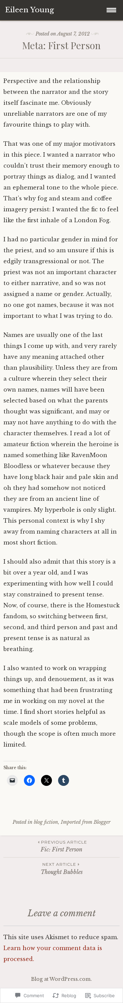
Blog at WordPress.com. (61, 979)
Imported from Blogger (85, 822)
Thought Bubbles (62, 868)
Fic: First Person (64, 846)
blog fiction (46, 822)
